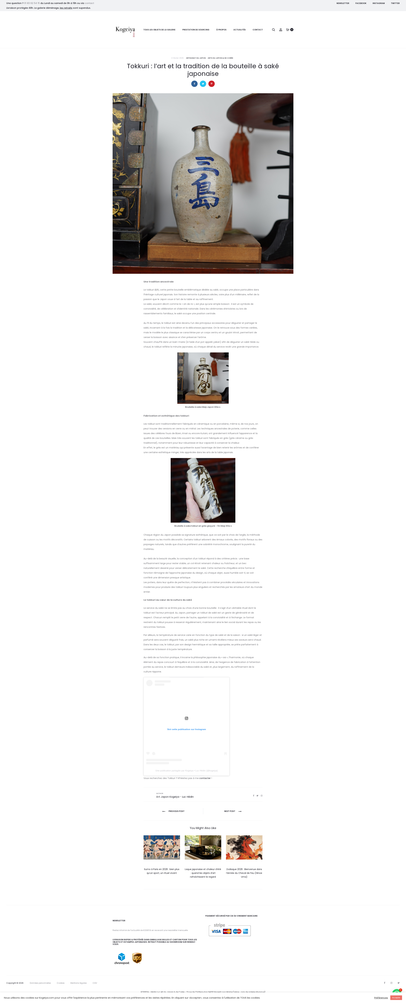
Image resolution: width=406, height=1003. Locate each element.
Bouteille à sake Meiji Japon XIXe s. (203, 406)
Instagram (379, 3)
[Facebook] (384, 983)
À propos (221, 29)
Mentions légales (78, 983)
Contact (258, 29)
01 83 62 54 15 (32, 3)
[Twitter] (399, 983)
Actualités (239, 29)
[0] (287, 29)
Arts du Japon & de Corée (220, 58)
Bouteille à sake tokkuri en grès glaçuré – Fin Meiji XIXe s (203, 525)
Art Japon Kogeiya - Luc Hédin (175, 797)
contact (89, 3)
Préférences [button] (381, 997)
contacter (205, 778)
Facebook (360, 3)
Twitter (395, 3)
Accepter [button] (396, 997)
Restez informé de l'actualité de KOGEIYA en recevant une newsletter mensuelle (150, 930)
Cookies (61, 983)
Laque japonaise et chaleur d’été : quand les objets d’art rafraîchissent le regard (203, 873)
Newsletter (343, 3)
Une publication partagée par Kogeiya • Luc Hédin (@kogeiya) (186, 770)
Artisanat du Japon (196, 58)
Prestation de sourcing (195, 29)
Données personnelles (40, 983)
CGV (95, 983)
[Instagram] (391, 983)
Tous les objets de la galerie (159, 29)
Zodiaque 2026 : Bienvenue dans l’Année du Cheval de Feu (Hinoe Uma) (244, 873)
